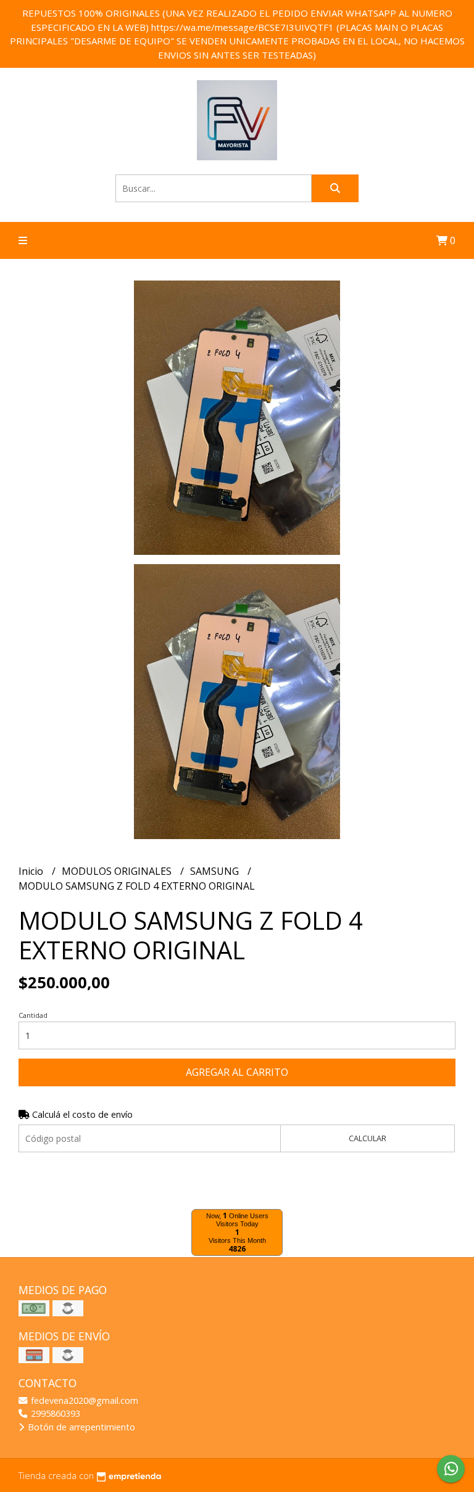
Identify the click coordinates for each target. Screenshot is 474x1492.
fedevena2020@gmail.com (83, 1400)
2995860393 (54, 1413)
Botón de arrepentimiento (80, 1427)
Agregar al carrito (237, 1072)
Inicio (32, 871)
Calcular (367, 1138)
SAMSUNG (215, 871)
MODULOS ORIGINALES (118, 871)
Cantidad (33, 1015)
